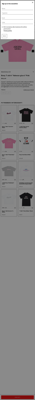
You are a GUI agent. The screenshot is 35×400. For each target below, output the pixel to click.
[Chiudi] (32, 2)
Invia (4, 36)
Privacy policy (8, 30)
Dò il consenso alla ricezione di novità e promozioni (15, 28)
